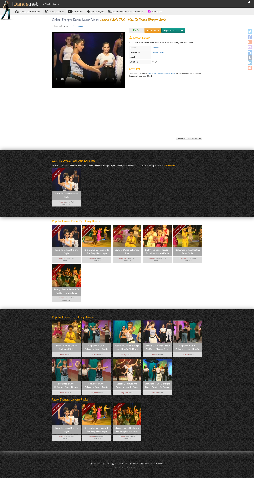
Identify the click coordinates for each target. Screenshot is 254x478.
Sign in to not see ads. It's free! (189, 139)
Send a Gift (156, 11)
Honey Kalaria (158, 52)
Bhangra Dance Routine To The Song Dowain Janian (66, 291)
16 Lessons (87, 229)
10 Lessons (178, 229)
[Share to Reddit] (250, 68)
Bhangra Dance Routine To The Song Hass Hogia (96, 252)
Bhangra (155, 48)
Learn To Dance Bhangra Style (66, 195)
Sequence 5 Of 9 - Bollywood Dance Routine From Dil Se (187, 347)
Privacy (134, 464)
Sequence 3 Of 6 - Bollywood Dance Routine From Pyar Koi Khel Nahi (97, 347)
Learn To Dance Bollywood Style (127, 252)
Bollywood (122, 258)
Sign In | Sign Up (51, 4)
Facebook (147, 464)
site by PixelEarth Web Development (127, 468)
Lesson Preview (61, 26)
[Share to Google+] (250, 42)
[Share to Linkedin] (250, 62)
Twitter (160, 464)
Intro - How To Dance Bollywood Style (66, 347)
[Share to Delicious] (250, 52)
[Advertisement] (127, 115)
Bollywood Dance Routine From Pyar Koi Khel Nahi (157, 252)
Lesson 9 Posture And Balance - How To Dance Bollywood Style (127, 385)
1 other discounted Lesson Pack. (162, 73)
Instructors (77, 11)
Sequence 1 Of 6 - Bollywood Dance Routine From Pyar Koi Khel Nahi (97, 385)
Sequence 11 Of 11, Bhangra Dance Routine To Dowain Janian (157, 385)
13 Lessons (117, 229)
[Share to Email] (250, 47)
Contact (96, 464)
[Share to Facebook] (250, 37)
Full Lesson (78, 26)
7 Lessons (148, 229)
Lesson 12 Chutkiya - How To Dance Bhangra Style (157, 347)
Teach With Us (120, 464)
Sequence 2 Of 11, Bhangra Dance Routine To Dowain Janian (127, 347)
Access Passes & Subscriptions (127, 11)
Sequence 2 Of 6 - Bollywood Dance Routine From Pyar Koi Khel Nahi (66, 385)
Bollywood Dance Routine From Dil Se (187, 252)
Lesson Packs (30, 11)
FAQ (106, 464)
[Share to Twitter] (250, 31)
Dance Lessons (56, 11)
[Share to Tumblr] (250, 57)
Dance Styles (97, 11)
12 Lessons (57, 172)
